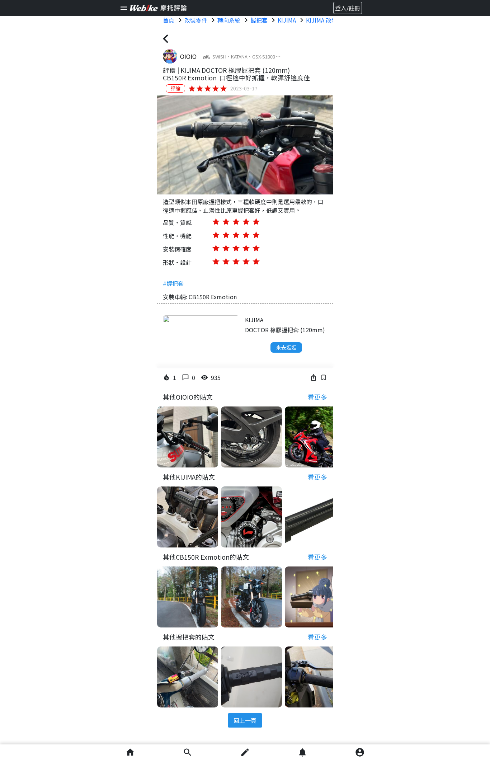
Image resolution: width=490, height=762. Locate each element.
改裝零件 (195, 20)
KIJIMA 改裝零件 (327, 20)
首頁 (168, 20)
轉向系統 (228, 20)
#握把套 (173, 283)
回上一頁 (245, 720)
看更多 (317, 397)
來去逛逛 (286, 347)
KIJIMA (287, 20)
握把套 (259, 20)
